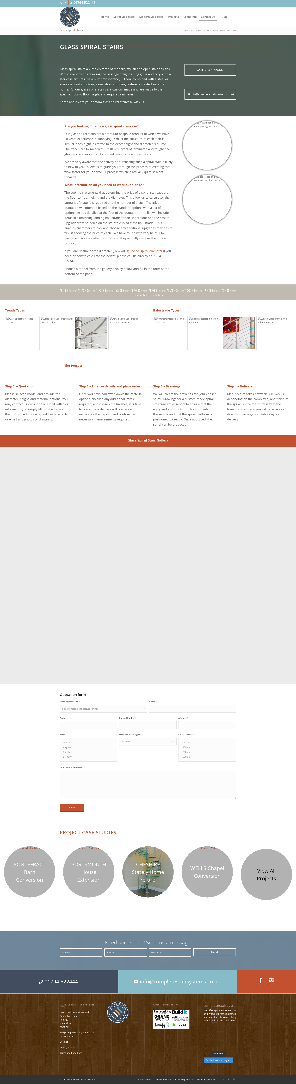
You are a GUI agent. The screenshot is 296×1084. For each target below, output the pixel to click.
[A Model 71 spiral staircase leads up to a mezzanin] (230, 1045)
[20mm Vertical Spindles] (205, 333)
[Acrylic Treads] (91, 333)
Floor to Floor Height (129, 734)
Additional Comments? (71, 767)
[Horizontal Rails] (239, 333)
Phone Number (127, 718)
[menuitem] (105, 17)
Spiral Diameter (186, 734)
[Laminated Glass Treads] (22, 333)
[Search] (233, 17)
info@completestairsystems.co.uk (77, 1032)
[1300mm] (207, 756)
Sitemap (64, 1041)
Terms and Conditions (71, 1052)
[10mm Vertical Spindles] (170, 333)
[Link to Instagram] (71, 2)
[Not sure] (88, 742)
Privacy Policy (67, 1047)
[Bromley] (88, 756)
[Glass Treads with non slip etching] (57, 333)
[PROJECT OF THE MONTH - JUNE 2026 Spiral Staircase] (218, 1037)
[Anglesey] (88, 747)
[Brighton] (88, 752)
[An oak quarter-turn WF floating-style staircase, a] (230, 1037)
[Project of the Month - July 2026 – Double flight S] (230, 1029)
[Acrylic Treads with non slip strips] (125, 333)
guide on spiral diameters (145, 251)
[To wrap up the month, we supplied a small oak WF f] (218, 1045)
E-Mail (64, 718)
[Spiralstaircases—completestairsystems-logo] (70, 17)
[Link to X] (60, 2)
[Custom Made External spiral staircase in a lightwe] (205, 1045)
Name (153, 701)
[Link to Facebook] (65, 2)
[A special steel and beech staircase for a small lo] (218, 1029)
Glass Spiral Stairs (71, 30)
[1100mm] (207, 747)
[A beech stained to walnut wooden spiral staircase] (205, 1029)
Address (183, 718)
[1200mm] (207, 752)
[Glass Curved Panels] (273, 333)
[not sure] (207, 742)
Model (63, 734)
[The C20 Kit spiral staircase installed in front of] (205, 1037)
